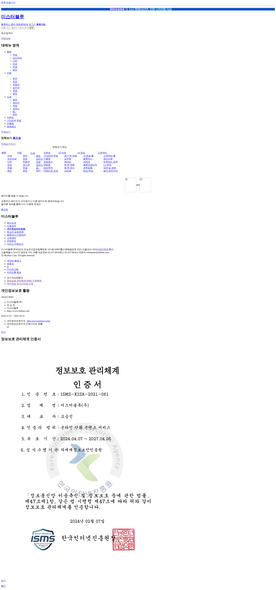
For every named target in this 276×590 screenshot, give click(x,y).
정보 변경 (88, 171)
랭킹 (15, 70)
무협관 (16, 84)
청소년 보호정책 (15, 232)
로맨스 (16, 109)
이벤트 (10, 117)
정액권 (86, 162)
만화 (9, 73)
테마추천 (48, 168)
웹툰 (9, 52)
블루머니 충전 (8, 24)
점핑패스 (11, 126)
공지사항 (108, 159)
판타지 (16, 103)
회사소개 (11, 223)
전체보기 (5, 132)
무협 (15, 106)
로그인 (32, 24)
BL (14, 112)
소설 (9, 97)
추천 (15, 78)
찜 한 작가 (69, 168)
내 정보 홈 (88, 156)
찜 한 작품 (69, 165)
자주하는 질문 (110, 162)
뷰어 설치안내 (110, 171)
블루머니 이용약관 (16, 235)
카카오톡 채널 (14, 272)
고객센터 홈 (109, 156)
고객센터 (102, 153)
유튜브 (10, 264)
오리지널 (17, 58)
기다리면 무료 (14, 120)
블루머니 (87, 159)
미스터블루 (12, 16)
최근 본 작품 (70, 156)
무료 (15, 91)
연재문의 (11, 241)
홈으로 (17, 137)
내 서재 (62, 153)
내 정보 (81, 153)
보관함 (67, 159)
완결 (15, 67)
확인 (3, 586)
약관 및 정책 (109, 168)
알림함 (22, 24)
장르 (15, 64)
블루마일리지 (90, 165)
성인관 (16, 88)
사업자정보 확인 (105, 249)
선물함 (10, 123)
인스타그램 (12, 269)
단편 (15, 61)
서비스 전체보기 (15, 244)
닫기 (3, 332)
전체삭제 (5, 38)
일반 (15, 114)
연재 (15, 55)
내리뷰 (67, 171)
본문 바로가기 (8, 2)
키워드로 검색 (51, 171)
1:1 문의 (107, 165)
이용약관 (11, 226)
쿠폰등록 (87, 168)
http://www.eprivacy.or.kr (38, 321)
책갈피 (67, 162)
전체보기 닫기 (8, 144)
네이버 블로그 (14, 261)
